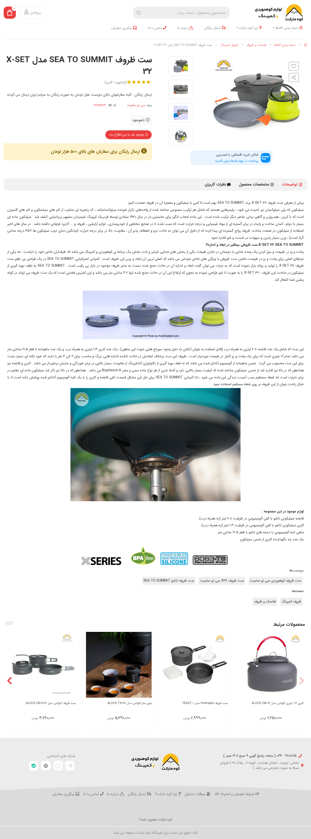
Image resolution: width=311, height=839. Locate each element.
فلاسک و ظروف (256, 45)
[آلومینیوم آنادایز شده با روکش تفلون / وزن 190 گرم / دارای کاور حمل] (271, 665)
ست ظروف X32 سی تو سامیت (222, 581)
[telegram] (70, 766)
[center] (138, 12)
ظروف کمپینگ (229, 45)
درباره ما (183, 28)
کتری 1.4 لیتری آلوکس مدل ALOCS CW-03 (277, 703)
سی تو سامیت (136, 105)
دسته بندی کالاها (288, 28)
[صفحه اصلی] (305, 45)
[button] (301, 680)
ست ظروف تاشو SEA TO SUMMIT (168, 581)
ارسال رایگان (213, 28)
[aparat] (46, 766)
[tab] (215, 184)
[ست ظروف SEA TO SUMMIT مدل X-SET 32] (155, 762)
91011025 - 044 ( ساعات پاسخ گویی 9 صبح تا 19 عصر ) (259, 755)
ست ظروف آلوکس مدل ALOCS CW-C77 (51, 703)
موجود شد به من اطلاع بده (127, 134)
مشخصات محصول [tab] (254, 184)
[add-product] (299, 665)
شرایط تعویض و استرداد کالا (235, 794)
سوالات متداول (195, 794)
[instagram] (58, 766)
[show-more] (224, 665)
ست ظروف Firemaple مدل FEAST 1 (205, 703)
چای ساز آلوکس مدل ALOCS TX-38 (129, 703)
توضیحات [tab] (289, 184)
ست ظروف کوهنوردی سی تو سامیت (275, 581)
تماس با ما (155, 28)
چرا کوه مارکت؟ (248, 28)
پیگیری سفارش (122, 28)
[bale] (33, 766)
